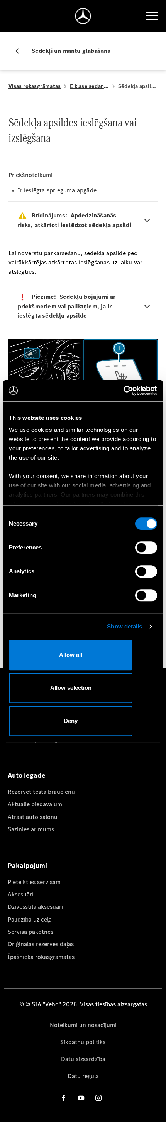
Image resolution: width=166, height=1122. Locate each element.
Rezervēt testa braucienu (41, 792)
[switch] (146, 547)
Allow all (70, 655)
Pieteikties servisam (34, 882)
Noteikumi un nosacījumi (83, 1025)
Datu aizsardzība (83, 1059)
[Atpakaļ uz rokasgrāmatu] (20, 50)
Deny (71, 721)
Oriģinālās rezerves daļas (41, 944)
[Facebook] (63, 1098)
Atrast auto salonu (33, 817)
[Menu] (152, 16)
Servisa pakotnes (30, 932)
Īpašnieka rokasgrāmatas (41, 957)
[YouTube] (81, 1098)
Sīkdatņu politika (83, 1042)
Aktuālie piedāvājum (35, 804)
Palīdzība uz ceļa (30, 919)
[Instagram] (98, 1098)
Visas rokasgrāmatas (34, 86)
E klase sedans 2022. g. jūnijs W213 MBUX (89, 86)
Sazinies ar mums (31, 829)
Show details (124, 626)
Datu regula (83, 1076)
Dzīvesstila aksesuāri (35, 907)
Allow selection (70, 687)
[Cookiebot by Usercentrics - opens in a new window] (123, 391)
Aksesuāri (21, 894)
